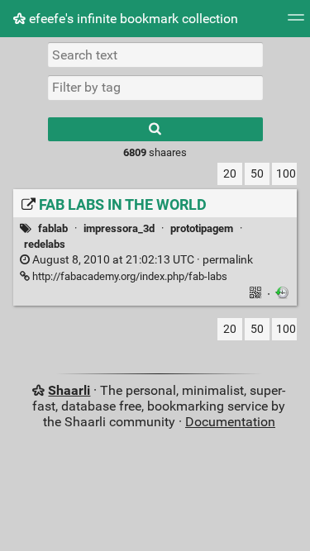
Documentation (230, 422)
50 (257, 174)
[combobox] (155, 87)
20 (229, 174)
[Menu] (296, 22)
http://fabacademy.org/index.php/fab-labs (128, 276)
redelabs (44, 244)
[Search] (155, 129)
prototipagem (201, 228)
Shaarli (69, 390)
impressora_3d (119, 228)
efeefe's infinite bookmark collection (132, 18)
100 (286, 174)
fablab (53, 228)
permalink (141, 260)
